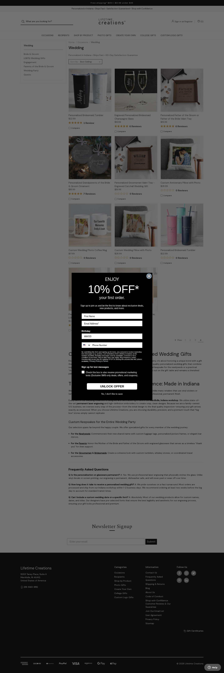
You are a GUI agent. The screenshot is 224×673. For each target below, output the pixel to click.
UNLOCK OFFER (112, 386)
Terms (105, 361)
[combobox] (86, 345)
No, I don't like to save (112, 394)
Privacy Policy (95, 361)
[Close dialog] (149, 276)
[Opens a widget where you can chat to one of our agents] (212, 667)
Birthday (86, 330)
